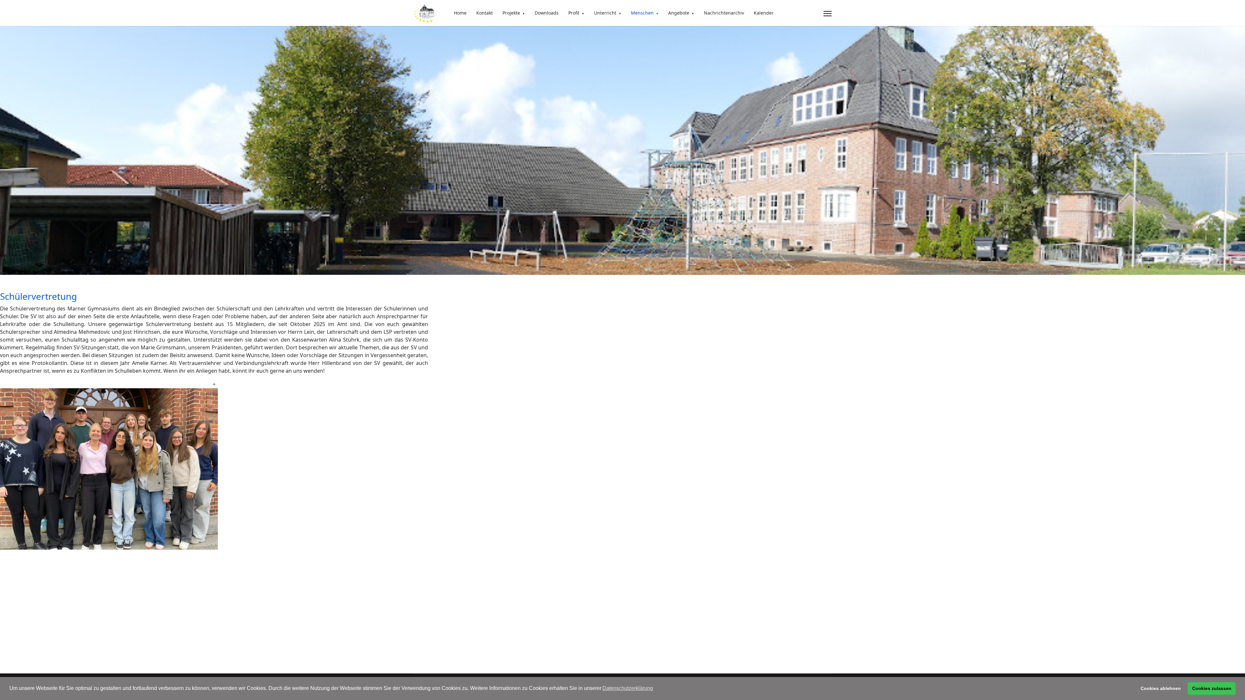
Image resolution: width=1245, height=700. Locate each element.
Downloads (547, 13)
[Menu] (828, 14)
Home (460, 13)
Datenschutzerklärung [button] (627, 688)
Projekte (511, 13)
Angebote (678, 13)
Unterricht (605, 13)
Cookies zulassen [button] (1211, 688)
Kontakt (484, 13)
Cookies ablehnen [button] (1161, 688)
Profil (573, 13)
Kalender (764, 13)
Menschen (642, 13)
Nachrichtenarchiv (724, 13)
